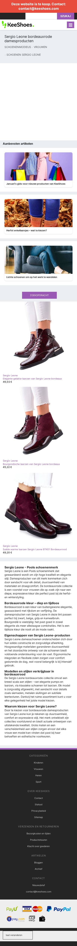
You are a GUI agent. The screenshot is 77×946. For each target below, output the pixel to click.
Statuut (38, 804)
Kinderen (38, 762)
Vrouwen (38, 769)
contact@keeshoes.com (39, 8)
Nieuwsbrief (38, 885)
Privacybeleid (38, 810)
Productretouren (38, 839)
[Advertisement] (38, 101)
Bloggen (38, 862)
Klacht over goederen (38, 846)
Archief (38, 868)
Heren (38, 775)
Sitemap (38, 817)
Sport (38, 781)
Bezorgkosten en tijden (39, 833)
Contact (38, 798)
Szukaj (65, 16)
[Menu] (70, 25)
